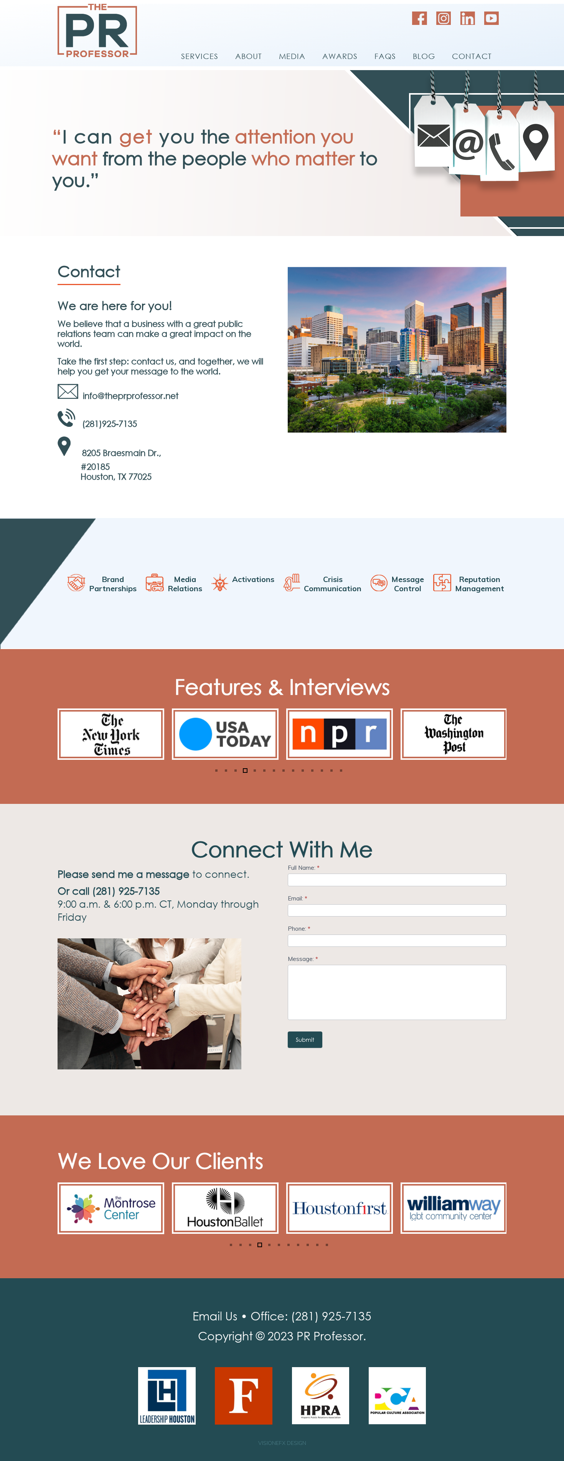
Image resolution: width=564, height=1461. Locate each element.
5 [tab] (254, 771)
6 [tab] (264, 771)
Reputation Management (479, 584)
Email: (297, 898)
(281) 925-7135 (331, 1316)
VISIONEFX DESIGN (282, 1443)
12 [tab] (321, 771)
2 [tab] (225, 771)
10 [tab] (302, 771)
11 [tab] (312, 771)
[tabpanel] (111, 734)
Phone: (299, 928)
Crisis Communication (332, 584)
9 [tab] (292, 771)
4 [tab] (244, 771)
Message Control (407, 584)
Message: (303, 959)
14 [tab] (340, 771)
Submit (305, 1039)
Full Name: (304, 867)
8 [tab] (283, 771)
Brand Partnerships (113, 584)
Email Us (215, 1316)
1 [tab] (216, 771)
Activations (253, 584)
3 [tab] (235, 771)
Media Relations (185, 584)
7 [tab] (273, 771)
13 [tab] (331, 771)
